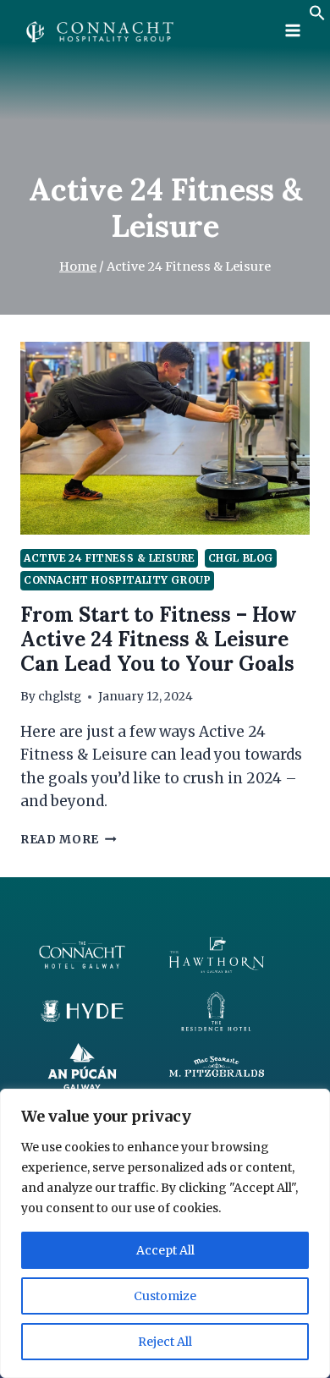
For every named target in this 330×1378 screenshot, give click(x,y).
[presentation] (165, 438)
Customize (165, 1296)
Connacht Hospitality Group (117, 580)
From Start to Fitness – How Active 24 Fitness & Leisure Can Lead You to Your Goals (158, 639)
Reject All (165, 1341)
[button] (317, 16)
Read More (68, 839)
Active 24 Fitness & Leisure (109, 558)
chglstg (59, 696)
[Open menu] (292, 30)
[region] (165, 1233)
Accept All (165, 1250)
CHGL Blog (240, 558)
